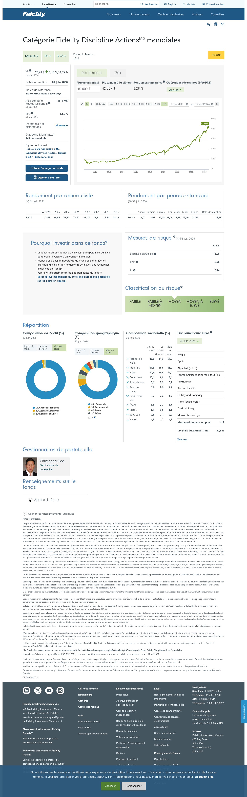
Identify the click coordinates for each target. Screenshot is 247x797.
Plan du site (84, 727)
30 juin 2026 (188, 341)
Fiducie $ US (33, 149)
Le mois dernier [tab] (43, 347)
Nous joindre (85, 694)
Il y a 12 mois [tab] (28, 347)
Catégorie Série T (45, 157)
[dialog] (123, 781)
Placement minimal (127, 759)
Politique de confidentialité (169, 704)
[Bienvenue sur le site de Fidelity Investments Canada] (34, 14)
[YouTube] (49, 690)
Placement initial (88, 82)
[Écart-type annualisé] (154, 253)
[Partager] (208, 24)
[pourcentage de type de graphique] (92, 104)
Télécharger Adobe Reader (93, 733)
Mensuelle (61, 125)
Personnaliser (133, 786)
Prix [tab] (118, 73)
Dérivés (120, 753)
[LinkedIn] (26, 690)
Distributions (161, 759)
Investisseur (49, 4)
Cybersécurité (161, 745)
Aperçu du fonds (46, 500)
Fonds (102, 104)
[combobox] (32, 56)
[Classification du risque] (181, 286)
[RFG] (32, 112)
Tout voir (182, 439)
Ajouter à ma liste (49, 177)
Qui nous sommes (88, 688)
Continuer (110, 786)
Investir (216, 55)
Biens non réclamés (164, 732)
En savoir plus (204, 777)
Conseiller (70, 4)
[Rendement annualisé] (163, 81)
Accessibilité (161, 726)
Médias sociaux (162, 738)
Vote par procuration (127, 736)
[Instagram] (60, 690)
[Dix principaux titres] (210, 331)
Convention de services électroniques (166, 718)
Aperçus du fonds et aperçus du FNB (127, 702)
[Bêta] (137, 261)
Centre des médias (88, 706)
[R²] (134, 270)
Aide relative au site (89, 721)
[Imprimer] (215, 24)
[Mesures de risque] (174, 236)
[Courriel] (222, 24)
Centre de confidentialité (168, 710)
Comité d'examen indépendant (126, 712)
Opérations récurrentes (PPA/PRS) (188, 82)
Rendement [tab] (92, 73)
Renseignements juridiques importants (169, 696)
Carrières (83, 700)
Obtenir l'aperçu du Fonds (46, 168)
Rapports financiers (126, 730)
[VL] (30, 70)
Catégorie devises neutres (41, 153)
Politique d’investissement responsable (130, 745)
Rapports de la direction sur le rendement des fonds (131, 722)
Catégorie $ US (50, 149)
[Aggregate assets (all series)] (49, 102)
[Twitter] (38, 690)
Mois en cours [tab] (58, 347)
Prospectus (122, 694)
